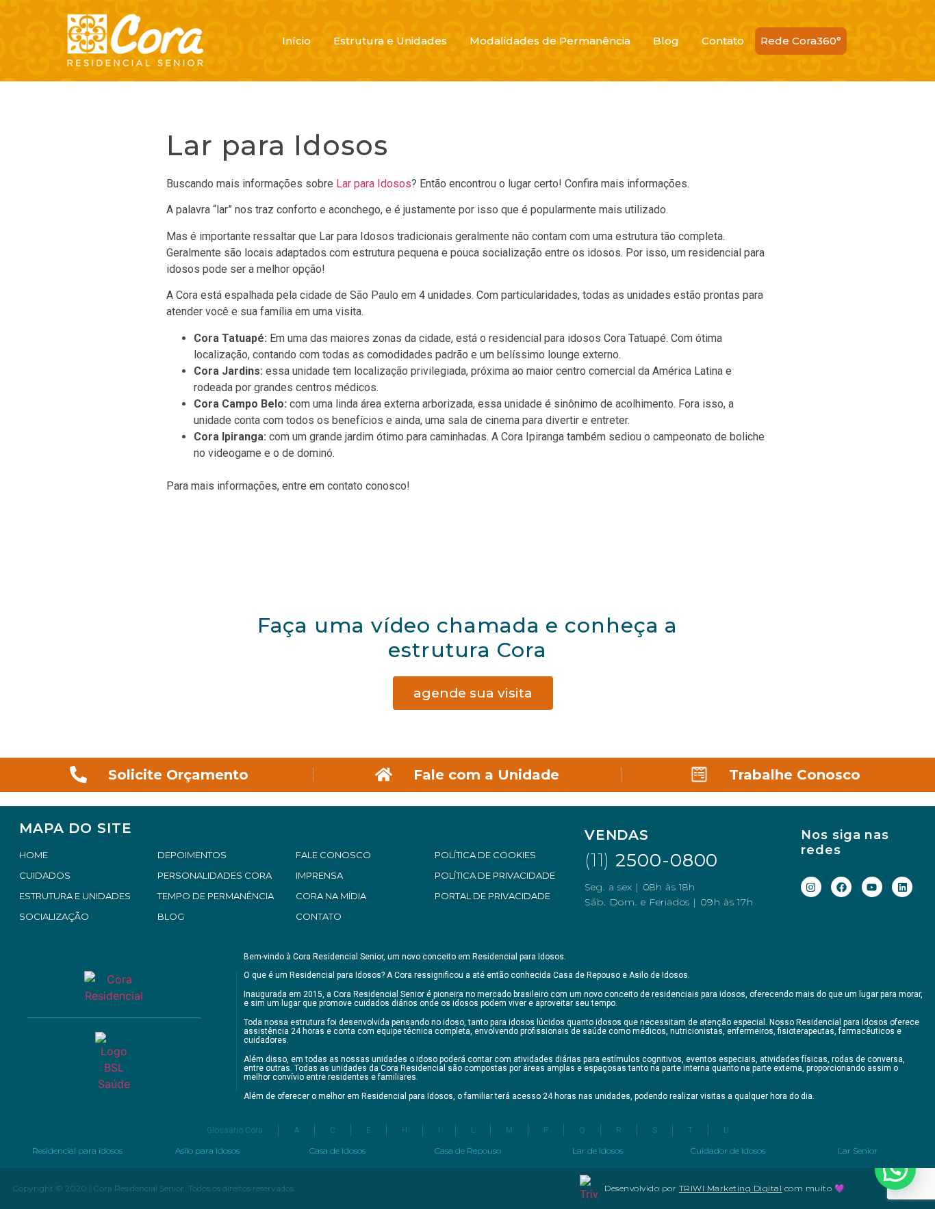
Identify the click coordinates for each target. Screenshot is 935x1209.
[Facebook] (841, 887)
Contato (723, 40)
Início (296, 40)
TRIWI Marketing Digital (730, 1188)
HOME (33, 854)
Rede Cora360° (800, 40)
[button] (895, 1169)
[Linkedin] (902, 887)
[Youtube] (872, 887)
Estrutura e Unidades (390, 40)
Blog (666, 40)
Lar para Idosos (372, 183)
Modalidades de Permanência (550, 40)
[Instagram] (811, 887)
